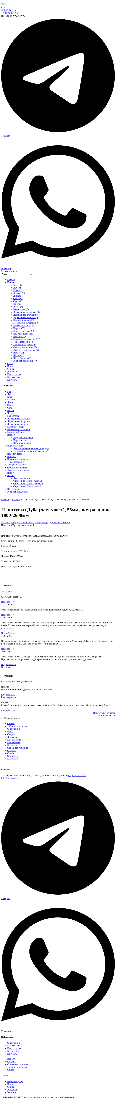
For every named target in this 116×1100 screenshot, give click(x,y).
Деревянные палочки (18, 424)
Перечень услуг (15, 1081)
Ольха (10, 405)
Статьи (10, 723)
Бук (9, 391)
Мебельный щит (15, 432)
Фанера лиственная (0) (25, 347)
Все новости (7, 667)
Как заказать (13, 377)
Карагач (11, 399)
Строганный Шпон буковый (28, 481)
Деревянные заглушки (18, 418)
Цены (10, 366)
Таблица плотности (17, 726)
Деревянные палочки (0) (26, 317)
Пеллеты (11, 456)
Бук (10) (17, 285)
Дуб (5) (17, 287)
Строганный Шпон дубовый (28, 483)
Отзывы (11, 1061)
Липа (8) (17, 295)
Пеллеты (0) (19, 336)
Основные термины (17, 748)
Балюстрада (13, 416)
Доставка (12, 371)
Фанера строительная (18, 470)
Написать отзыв (106, 715)
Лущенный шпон (22, 478)
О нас (10, 363)
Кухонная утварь (15, 426)
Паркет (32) (19, 328)
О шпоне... (12, 756)
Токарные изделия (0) (24, 344)
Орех (10, 407)
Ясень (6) (18, 306)
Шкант (10, 472)
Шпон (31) (18, 355)
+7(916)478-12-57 (10, 13)
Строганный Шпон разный (27, 486)
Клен (10, 397)
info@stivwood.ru (10, 778)
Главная (11, 279)
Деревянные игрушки (18, 421)
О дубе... (11, 753)
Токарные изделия (16, 464)
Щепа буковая (14, 489)
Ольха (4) (18, 298)
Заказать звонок (9, 271)
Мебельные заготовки (18, 429)
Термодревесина (15, 462)
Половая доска (14, 453)
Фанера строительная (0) (26, 350)
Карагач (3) (19, 293)
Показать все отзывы (104, 713)
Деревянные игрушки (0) (26, 314)
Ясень (10, 413)
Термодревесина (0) (23, 342)
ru (2, 7)
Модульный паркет (23, 437)
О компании (13, 729)
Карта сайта (13, 758)
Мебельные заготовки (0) (26, 323)
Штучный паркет (22, 443)
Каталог (11, 282)
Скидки (11, 369)
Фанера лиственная (17, 467)
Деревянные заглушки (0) (26, 312)
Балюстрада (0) (21, 309)
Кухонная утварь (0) (23, 320)
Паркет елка (19, 440)
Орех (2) (17, 301)
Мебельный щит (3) (23, 325)
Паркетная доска (15, 445)
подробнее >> (8, 694)
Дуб (9, 394)
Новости (11, 1059)
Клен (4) (17, 290)
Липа (10, 402)
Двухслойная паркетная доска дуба (31, 448)
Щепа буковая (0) (22, 358)
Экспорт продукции (17, 491)
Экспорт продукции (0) (25, 360)
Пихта (10, 410)
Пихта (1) (18, 304)
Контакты (12, 379)
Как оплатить (14, 374)
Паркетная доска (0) (23, 331)
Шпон (10, 475)
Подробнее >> (8, 602)
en (5, 7)
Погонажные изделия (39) (26, 339)
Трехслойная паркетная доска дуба (31, 451)
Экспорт (11, 1092)
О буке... (11, 750)
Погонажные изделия (18, 459)
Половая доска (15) (23, 333)
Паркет (11, 435)
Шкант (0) (18, 352)
